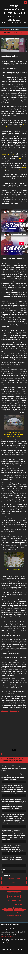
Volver (4, 754)
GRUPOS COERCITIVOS (14, 893)
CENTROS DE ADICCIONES (14, 915)
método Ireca (8, 912)
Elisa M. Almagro (14, 711)
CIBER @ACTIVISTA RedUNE (14, 904)
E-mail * (3, 869)
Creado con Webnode (14, 952)
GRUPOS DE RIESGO (14, 896)
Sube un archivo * (6, 875)
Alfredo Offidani (7, 908)
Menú (25, 2)
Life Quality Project (20, 908)
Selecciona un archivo (14, 878)
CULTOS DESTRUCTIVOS (14, 900)
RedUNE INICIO (5, 29)
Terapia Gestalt (19, 912)
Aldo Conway (5, 711)
